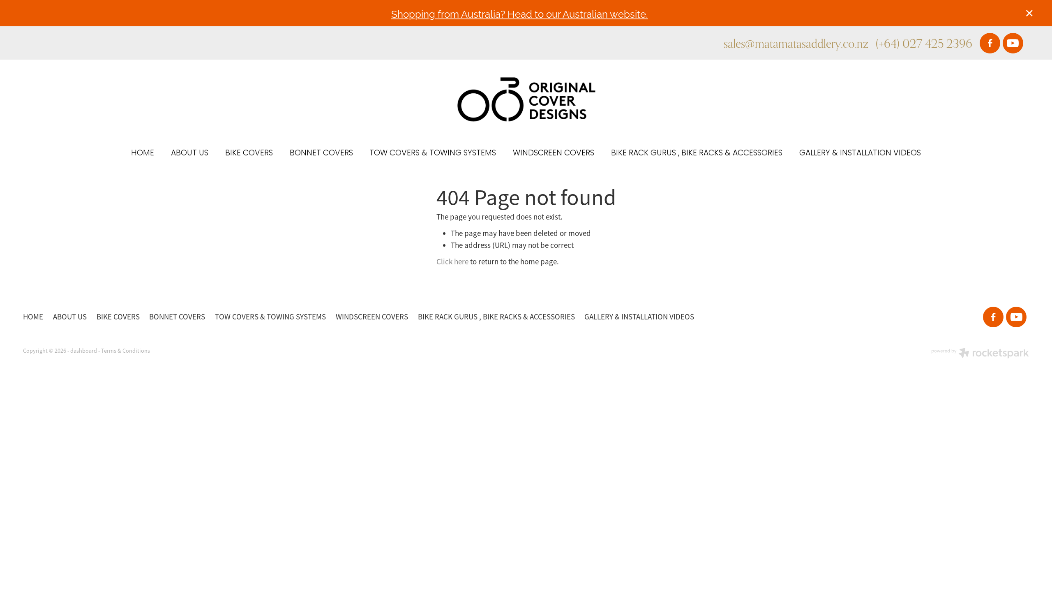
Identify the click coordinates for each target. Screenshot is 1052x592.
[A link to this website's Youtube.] (1013, 43)
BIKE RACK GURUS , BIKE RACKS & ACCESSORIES (696, 153)
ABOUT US (189, 153)
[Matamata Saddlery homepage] (526, 99)
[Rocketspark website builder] (980, 354)
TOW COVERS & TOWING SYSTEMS (432, 153)
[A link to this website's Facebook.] (990, 43)
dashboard (83, 350)
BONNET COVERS (321, 153)
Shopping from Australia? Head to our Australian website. (519, 13)
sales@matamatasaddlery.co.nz (796, 43)
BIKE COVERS (249, 153)
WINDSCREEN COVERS (553, 153)
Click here (452, 262)
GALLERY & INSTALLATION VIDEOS (860, 153)
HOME (142, 153)
